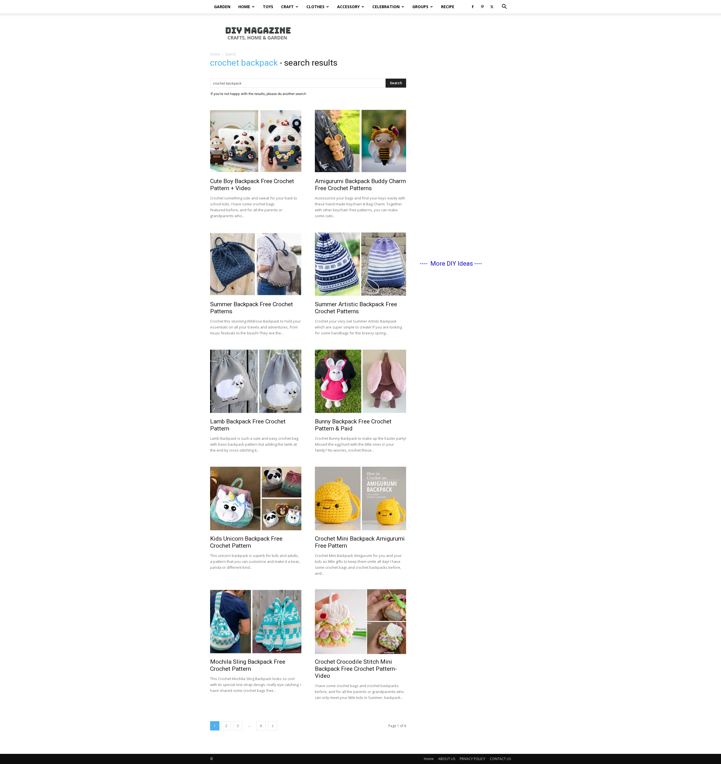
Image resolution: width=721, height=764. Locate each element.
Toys (268, 6)
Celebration (386, 6)
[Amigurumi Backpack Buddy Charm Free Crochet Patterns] (360, 141)
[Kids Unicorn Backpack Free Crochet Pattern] (255, 498)
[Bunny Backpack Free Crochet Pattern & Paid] (360, 381)
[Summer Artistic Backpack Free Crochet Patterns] (360, 264)
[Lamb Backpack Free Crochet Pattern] (255, 381)
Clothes (315, 6)
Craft (287, 6)
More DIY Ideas (451, 263)
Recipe (447, 6)
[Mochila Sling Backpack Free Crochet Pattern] (255, 621)
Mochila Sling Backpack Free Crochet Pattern (247, 665)
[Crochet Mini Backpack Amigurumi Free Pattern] (360, 498)
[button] (504, 7)
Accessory (348, 6)
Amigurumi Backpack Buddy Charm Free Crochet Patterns (360, 185)
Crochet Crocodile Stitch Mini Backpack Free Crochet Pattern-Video (356, 668)
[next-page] (272, 725)
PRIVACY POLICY (472, 758)
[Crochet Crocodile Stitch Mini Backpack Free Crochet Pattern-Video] (360, 621)
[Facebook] (472, 7)
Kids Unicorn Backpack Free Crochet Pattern (246, 542)
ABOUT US (446, 758)
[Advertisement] (408, 33)
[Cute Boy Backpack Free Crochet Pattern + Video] (255, 141)
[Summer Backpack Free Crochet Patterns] (255, 264)
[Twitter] (492, 7)
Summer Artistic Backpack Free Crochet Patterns (356, 308)
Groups (420, 6)
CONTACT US (500, 758)
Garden (222, 6)
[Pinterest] (482, 7)
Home (244, 6)
